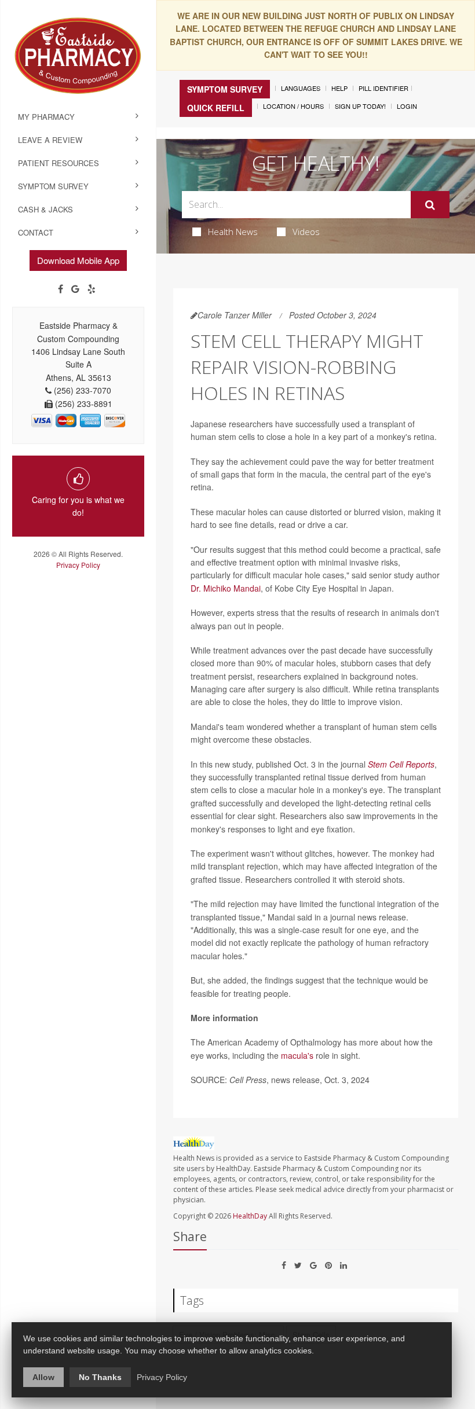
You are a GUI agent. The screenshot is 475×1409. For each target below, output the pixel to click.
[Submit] (430, 205)
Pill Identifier (383, 88)
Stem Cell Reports (401, 764)
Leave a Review (50, 139)
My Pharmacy (46, 116)
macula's (297, 1055)
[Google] (75, 289)
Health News (233, 231)
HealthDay (250, 1216)
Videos (306, 231)
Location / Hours (293, 106)
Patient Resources (58, 162)
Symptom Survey (53, 186)
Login (407, 106)
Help (339, 88)
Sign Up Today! (360, 106)
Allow (43, 1377)
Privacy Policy (78, 565)
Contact (35, 232)
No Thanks (100, 1377)
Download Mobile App (78, 260)
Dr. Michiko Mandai (226, 588)
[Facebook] (60, 289)
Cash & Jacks (45, 209)
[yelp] (91, 289)
